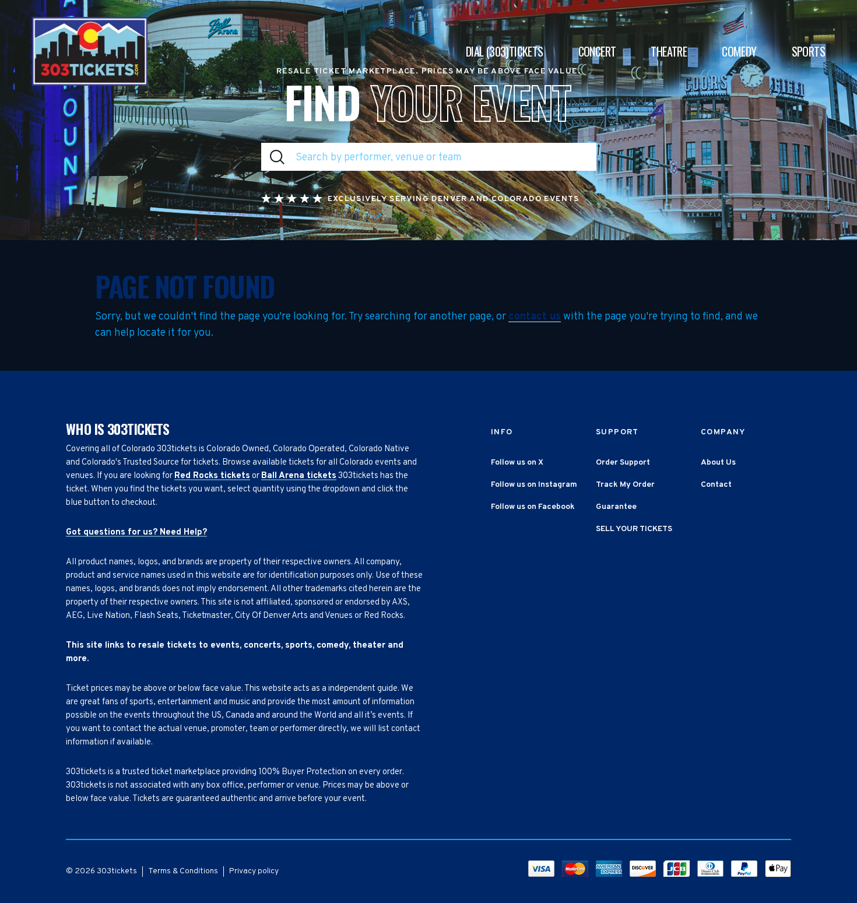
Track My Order (625, 485)
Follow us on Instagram (534, 485)
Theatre (669, 51)
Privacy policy (254, 871)
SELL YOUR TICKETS (634, 529)
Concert (597, 51)
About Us (718, 463)
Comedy (739, 51)
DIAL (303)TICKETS (504, 51)
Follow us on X (517, 463)
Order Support (623, 463)
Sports (808, 51)
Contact (716, 485)
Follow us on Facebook (533, 507)
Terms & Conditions (183, 871)
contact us (534, 317)
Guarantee (616, 507)
